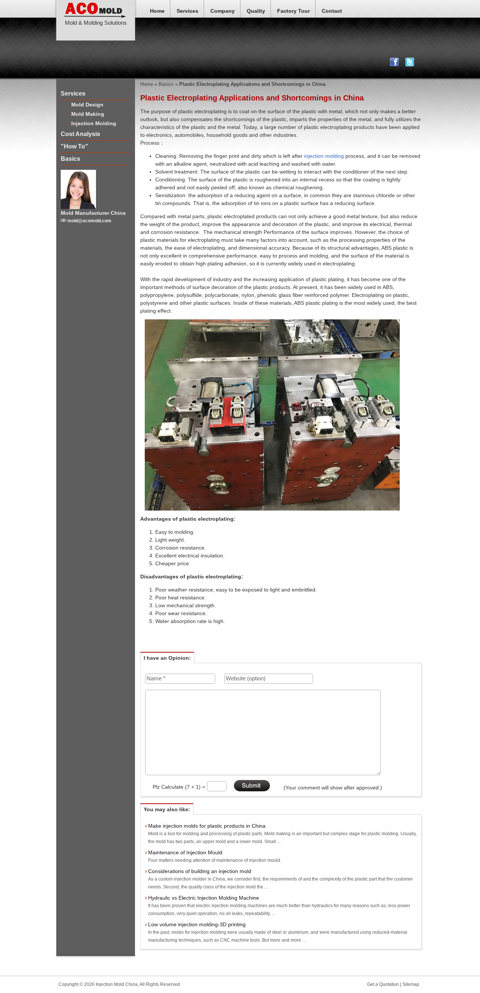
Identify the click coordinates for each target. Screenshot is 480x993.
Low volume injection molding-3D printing (197, 924)
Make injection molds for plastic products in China (207, 826)
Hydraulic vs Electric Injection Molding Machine (203, 898)
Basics (70, 159)
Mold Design (87, 105)
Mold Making (87, 114)
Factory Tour (293, 11)
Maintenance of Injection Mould (185, 852)
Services (187, 11)
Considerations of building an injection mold (199, 871)
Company (222, 11)
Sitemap (410, 984)
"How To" (74, 146)
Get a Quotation (383, 984)
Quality (256, 11)
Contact (332, 11)
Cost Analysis (80, 134)
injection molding (324, 156)
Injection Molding (93, 123)
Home (157, 11)
